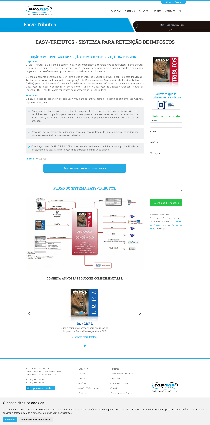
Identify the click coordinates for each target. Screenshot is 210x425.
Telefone (155, 142)
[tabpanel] (85, 313)
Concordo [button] (10, 419)
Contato (170, 11)
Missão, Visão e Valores (90, 388)
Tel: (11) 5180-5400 (37, 379)
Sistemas (130, 11)
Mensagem (156, 153)
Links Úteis (116, 378)
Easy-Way (116, 11)
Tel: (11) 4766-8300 (37, 382)
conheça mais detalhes (85, 336)
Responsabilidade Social (122, 373)
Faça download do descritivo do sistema (85, 168)
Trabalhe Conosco (119, 383)
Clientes (143, 11)
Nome (153, 120)
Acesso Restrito (175, 2)
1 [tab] (85, 346)
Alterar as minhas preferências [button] (35, 419)
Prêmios (82, 393)
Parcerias (115, 368)
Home (162, 25)
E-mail (153, 131)
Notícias (156, 11)
